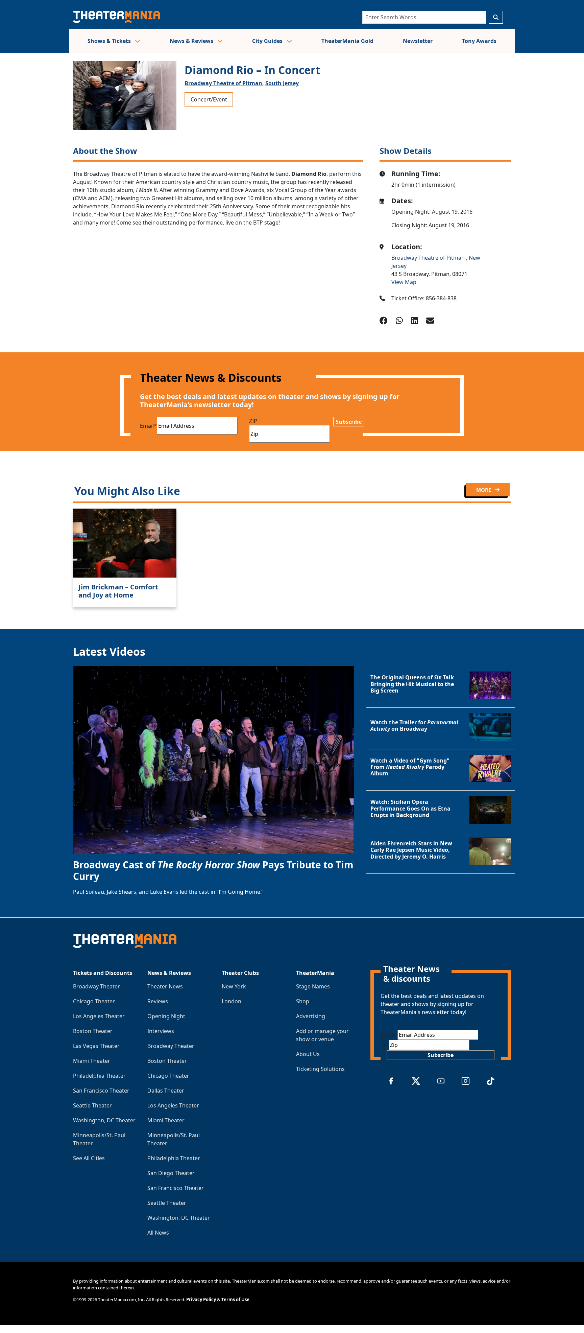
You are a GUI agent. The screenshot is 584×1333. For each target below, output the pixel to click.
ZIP (253, 421)
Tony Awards (479, 41)
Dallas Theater (165, 1090)
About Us (308, 1054)
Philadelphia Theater (99, 1075)
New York (234, 986)
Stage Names (313, 986)
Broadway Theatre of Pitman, (224, 83)
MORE (484, 489)
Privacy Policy (201, 1299)
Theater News (165, 986)
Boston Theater (93, 1031)
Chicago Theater (94, 1001)
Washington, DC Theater (104, 1120)
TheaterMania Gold (347, 41)
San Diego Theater (171, 1173)
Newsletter (418, 41)
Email (148, 425)
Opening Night (166, 1016)
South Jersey (282, 83)
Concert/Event (209, 99)
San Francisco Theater (101, 1090)
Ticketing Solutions (320, 1069)
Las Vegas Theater (96, 1046)
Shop (302, 1001)
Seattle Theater (92, 1105)
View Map (403, 282)
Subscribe (349, 421)
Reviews (157, 1001)
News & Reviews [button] (192, 41)
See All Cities (89, 1158)
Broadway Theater (96, 986)
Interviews (160, 1031)
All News (158, 1232)
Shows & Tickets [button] (110, 41)
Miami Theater (91, 1061)
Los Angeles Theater (99, 1016)
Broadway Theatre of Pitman (428, 257)
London (231, 1001)
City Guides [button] (268, 41)
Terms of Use (235, 1299)
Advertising (310, 1016)
